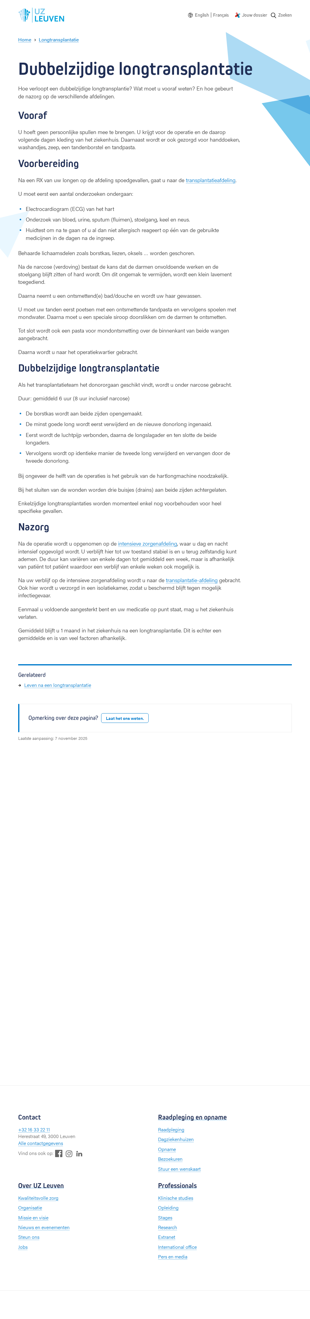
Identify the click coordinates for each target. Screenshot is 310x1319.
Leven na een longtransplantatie (57, 684)
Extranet (166, 1236)
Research (167, 1227)
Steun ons (28, 1236)
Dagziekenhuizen (176, 1139)
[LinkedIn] (79, 1153)
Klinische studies (175, 1197)
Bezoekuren (170, 1158)
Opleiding (168, 1207)
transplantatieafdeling (211, 180)
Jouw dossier (254, 15)
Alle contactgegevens (40, 1143)
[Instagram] (69, 1153)
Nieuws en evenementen (44, 1227)
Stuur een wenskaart (179, 1168)
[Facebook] (58, 1153)
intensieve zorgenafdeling (147, 543)
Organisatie (30, 1207)
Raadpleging (171, 1129)
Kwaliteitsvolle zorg (38, 1197)
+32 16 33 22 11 (34, 1129)
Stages (165, 1217)
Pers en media (172, 1256)
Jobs (23, 1246)
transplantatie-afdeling (192, 580)
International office (177, 1246)
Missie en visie (33, 1217)
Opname (167, 1149)
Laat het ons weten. (125, 718)
